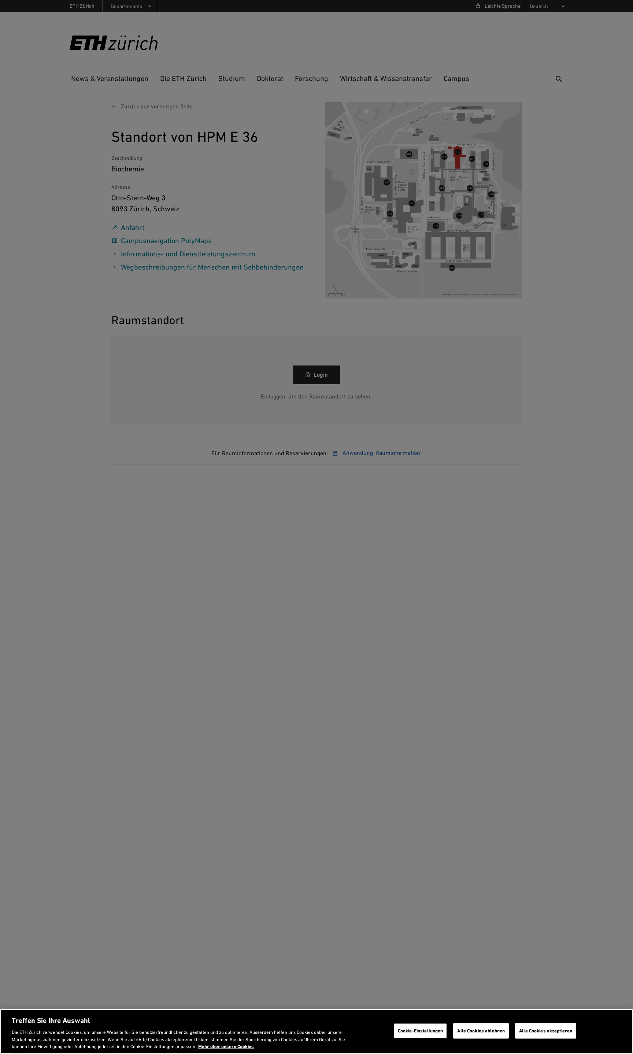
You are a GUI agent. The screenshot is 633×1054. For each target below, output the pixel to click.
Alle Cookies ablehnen (481, 1030)
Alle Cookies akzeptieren (545, 1030)
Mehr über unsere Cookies (226, 1046)
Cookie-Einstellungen (420, 1030)
